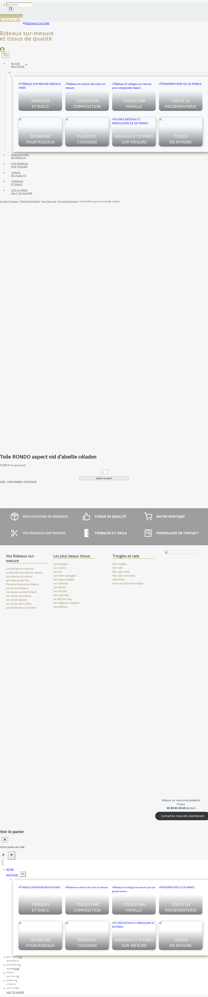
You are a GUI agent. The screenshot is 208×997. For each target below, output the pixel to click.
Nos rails (117, 567)
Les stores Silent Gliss (19, 603)
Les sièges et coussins (66, 602)
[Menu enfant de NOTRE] (9, 72)
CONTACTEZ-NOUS (11, 15)
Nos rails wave (121, 571)
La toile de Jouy (62, 599)
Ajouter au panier (104, 478)
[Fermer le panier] (5, 839)
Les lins (57, 571)
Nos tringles (119, 564)
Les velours (60, 591)
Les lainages (60, 564)
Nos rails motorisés (123, 575)
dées (71, 579)
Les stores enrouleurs (19, 596)
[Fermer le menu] (2, 862)
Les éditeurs (60, 606)
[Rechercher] (11, 9)
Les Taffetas (60, 583)
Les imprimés (61, 595)
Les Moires (59, 587)
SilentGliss (118, 579)
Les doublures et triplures (21, 607)
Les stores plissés (16, 599)
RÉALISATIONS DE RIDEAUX (20, 156)
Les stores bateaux (17, 588)
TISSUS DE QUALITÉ (18, 174)
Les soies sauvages (64, 575)
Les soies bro (61, 579)
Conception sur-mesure (19, 568)
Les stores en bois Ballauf (21, 592)
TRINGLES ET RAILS (17, 183)
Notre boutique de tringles (127, 583)
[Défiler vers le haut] (3, 856)
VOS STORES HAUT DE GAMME (21, 192)
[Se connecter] (104, 49)
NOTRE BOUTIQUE (12, 872)
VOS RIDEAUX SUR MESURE (19, 165)
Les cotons (59, 567)
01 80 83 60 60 (9, 19)
